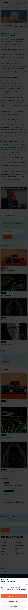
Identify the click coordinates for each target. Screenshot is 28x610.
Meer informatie (14, 606)
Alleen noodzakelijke (14, 601)
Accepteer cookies (14, 596)
